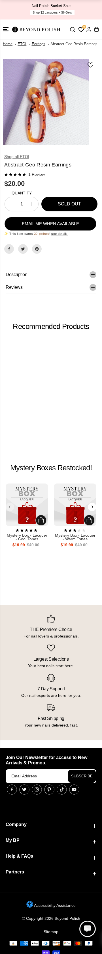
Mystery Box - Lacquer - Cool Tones (27, 537)
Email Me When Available (50, 223)
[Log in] (89, 29)
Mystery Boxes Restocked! (51, 467)
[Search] (72, 29)
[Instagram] (37, 789)
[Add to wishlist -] (91, 65)
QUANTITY (22, 193)
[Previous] (10, 507)
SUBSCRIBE (82, 776)
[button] (5, 29)
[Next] (92, 507)
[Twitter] (23, 249)
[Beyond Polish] (36, 29)
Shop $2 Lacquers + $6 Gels (52, 12)
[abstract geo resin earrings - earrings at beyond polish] (46, 102)
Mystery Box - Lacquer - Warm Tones (75, 537)
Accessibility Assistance (54, 905)
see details (59, 233)
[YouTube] (74, 789)
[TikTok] (62, 789)
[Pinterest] (37, 249)
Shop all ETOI (16, 156)
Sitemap (51, 931)
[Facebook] (9, 249)
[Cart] (96, 29)
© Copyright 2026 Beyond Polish (51, 918)
